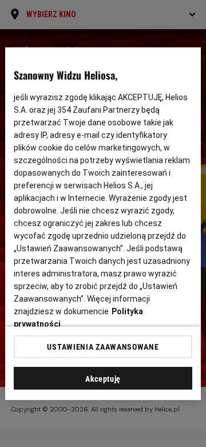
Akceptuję (103, 378)
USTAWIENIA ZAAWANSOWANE (103, 346)
